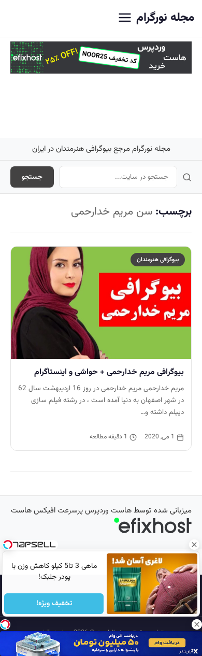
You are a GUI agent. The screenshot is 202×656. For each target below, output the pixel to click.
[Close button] (194, 544)
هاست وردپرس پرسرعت (94, 511)
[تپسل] (5, 624)
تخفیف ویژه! (53, 603)
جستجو (32, 177)
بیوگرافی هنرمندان (158, 259)
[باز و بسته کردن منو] (124, 18)
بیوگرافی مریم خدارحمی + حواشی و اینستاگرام (109, 372)
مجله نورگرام (165, 18)
